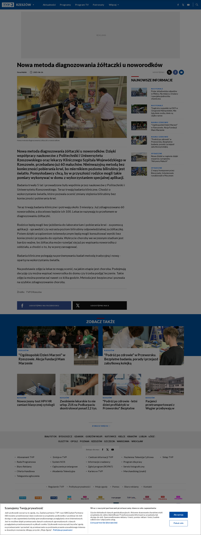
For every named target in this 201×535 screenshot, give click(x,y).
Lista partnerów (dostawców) (103, 522)
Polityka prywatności (62, 530)
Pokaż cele (178, 523)
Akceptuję (178, 515)
